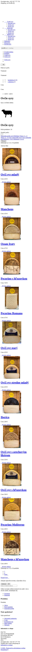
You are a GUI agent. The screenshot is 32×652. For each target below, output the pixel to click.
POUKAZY (7, 44)
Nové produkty (8, 607)
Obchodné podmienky (10, 618)
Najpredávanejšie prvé (7, 136)
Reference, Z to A (19, 139)
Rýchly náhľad (6, 182)
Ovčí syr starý (9, 348)
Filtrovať (3, 141)
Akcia (6, 605)
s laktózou (11, 82)
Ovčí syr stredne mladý (15, 382)
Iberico (5, 417)
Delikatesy (7, 41)
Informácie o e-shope (7, 645)
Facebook (7, 593)
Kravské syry (11, 23)
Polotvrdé (8, 28)
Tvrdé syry (8, 21)
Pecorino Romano (11, 313)
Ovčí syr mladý (10, 174)
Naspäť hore (5, 577)
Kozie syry (11, 26)
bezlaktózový (12, 80)
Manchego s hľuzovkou (15, 559)
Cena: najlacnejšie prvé (15, 137)
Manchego (7, 209)
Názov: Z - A (4, 137)
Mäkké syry (9, 34)
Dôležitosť (17, 136)
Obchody (7, 625)
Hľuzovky (7, 42)
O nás (6, 620)
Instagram (7, 595)
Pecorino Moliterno (12, 524)
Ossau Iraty (8, 243)
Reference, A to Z (9, 139)
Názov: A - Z (23, 136)
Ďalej (6, 574)
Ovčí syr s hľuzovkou (13, 489)
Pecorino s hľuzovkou (14, 278)
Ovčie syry (11, 25)
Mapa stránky (8, 623)
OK (2, 64)
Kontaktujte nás (8, 622)
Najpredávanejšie (9, 608)
